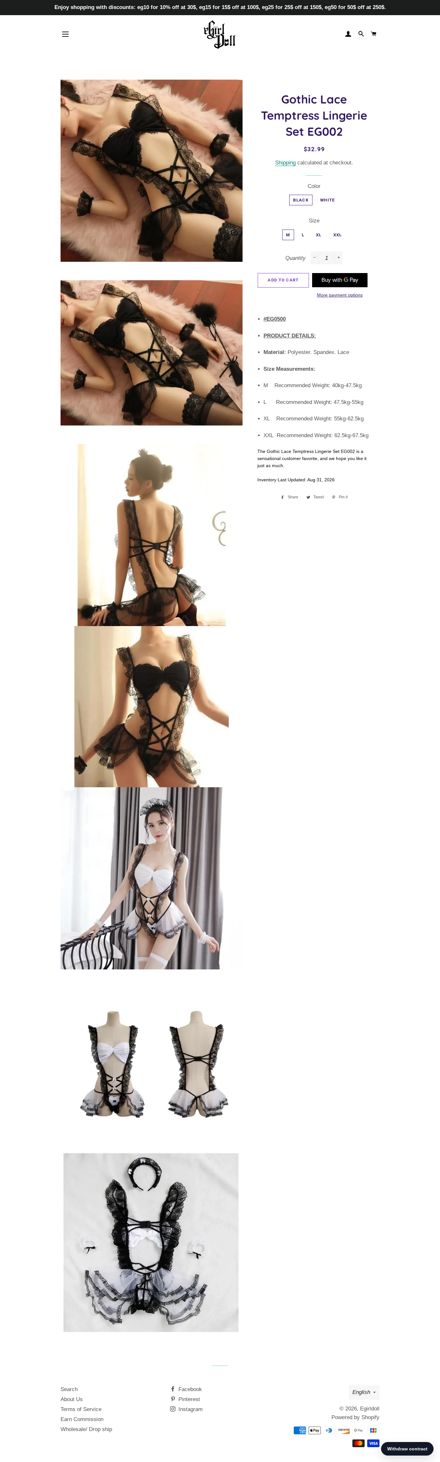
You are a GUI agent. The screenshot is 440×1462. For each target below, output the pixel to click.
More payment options (340, 295)
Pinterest (188, 1399)
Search (69, 1389)
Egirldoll (369, 1409)
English (361, 1392)
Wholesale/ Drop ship (86, 1429)
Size (314, 221)
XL (319, 234)
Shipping (285, 163)
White (327, 200)
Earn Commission (82, 1419)
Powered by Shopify (355, 1417)
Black (301, 200)
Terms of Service (81, 1409)
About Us (72, 1399)
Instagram (190, 1409)
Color (314, 186)
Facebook (189, 1389)
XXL (337, 234)
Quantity (295, 258)
